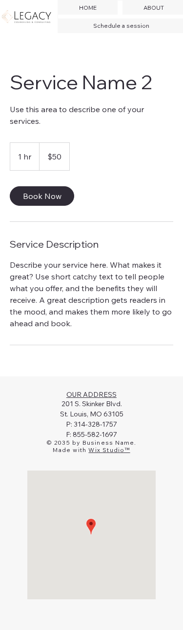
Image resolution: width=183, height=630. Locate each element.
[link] (42, 196)
